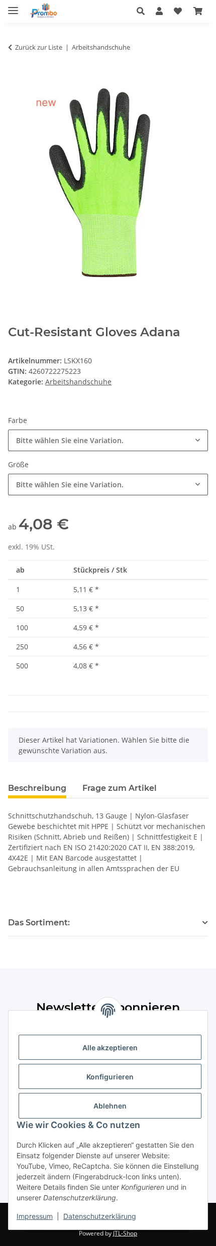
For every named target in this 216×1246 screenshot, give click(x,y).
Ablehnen (110, 1105)
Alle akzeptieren (110, 1047)
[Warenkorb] (198, 11)
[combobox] (108, 440)
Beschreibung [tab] (37, 788)
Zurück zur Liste (38, 47)
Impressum (35, 1216)
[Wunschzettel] (177, 11)
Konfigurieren (110, 1076)
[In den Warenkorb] (16, 78)
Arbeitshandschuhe (78, 381)
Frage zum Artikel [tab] (119, 788)
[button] (143, 11)
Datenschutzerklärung (99, 1216)
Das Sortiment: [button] (39, 922)
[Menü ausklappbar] (13, 6)
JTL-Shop (125, 1233)
